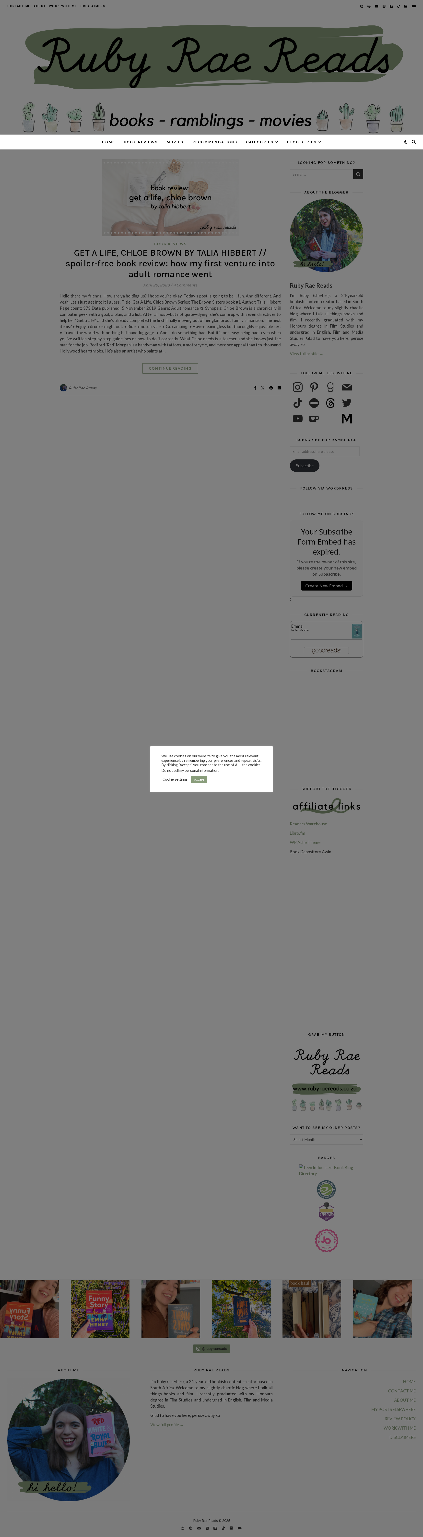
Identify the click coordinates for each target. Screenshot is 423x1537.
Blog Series (302, 142)
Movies (175, 142)
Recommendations (214, 142)
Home (108, 142)
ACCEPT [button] (199, 779)
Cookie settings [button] (175, 779)
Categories (260, 142)
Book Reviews (141, 142)
